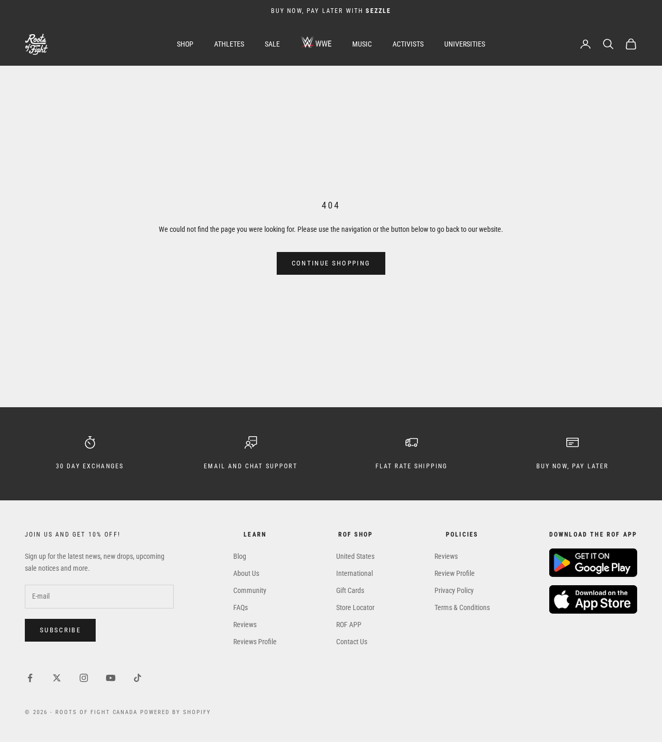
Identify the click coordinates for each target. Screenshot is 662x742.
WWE (316, 42)
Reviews (245, 624)
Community (249, 590)
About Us (246, 573)
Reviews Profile (255, 641)
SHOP (185, 44)
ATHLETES (229, 44)
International (354, 573)
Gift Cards (350, 590)
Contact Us (351, 641)
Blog (239, 556)
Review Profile (454, 573)
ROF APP (349, 624)
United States (355, 556)
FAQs (240, 607)
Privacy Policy (454, 590)
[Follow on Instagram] (84, 678)
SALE (272, 44)
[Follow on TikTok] (137, 678)
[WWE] (316, 44)
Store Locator (355, 607)
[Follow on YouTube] (111, 678)
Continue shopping (331, 263)
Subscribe (60, 630)
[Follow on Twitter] (57, 678)
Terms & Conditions (462, 607)
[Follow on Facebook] (30, 678)
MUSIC (362, 44)
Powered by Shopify (175, 712)
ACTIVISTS (408, 44)
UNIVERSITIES (464, 44)
